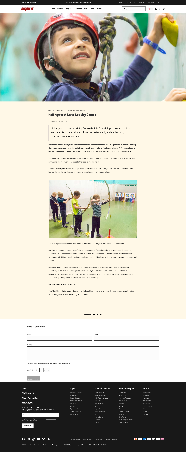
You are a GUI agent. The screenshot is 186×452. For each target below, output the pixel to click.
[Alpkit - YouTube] (38, 439)
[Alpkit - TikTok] (33, 439)
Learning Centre (100, 411)
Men (53, 8)
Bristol (145, 411)
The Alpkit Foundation (57, 291)
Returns (121, 406)
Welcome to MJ (100, 392)
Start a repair (151, 2)
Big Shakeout (28, 393)
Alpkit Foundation (30, 398)
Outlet (91, 8)
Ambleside (146, 395)
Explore (99, 8)
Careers (72, 406)
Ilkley (144, 409)
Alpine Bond (123, 395)
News (96, 406)
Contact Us (161, 2)
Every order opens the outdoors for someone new (131, 2)
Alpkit (24, 388)
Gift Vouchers (123, 401)
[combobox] (134, 9)
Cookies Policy (35, 420)
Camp (96, 414)
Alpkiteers (98, 401)
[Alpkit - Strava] (48, 439)
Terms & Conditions (74, 439)
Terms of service (75, 411)
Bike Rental (122, 417)
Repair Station (75, 398)
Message (29, 345)
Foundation (59, 110)
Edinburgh (146, 403)
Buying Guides (99, 409)
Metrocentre (147, 401)
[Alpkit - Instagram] (28, 439)
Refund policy (74, 414)
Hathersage (147, 392)
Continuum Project (76, 401)
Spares (121, 409)
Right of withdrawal (111, 439)
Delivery (121, 403)
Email (96, 334)
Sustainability (74, 395)
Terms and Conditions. (51, 419)
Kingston (146, 414)
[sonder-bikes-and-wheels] (25, 2)
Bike (85, 8)
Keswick (146, 398)
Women (60, 8)
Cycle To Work (123, 422)
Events (97, 422)
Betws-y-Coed (147, 406)
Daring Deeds (99, 417)
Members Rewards (76, 392)
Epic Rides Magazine (101, 398)
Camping (68, 8)
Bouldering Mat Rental (126, 420)
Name (29, 334)
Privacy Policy (26, 420)
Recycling (122, 414)
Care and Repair (124, 411)
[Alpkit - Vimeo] (43, 439)
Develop (97, 420)
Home (49, 110)
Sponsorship (74, 409)
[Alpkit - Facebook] (23, 439)
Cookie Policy (98, 439)
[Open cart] (159, 9)
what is (29, 370)
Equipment (78, 8)
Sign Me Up (27, 426)
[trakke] (33, 2)
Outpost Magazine (100, 395)
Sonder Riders (99, 403)
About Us (73, 403)
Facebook (71, 284)
